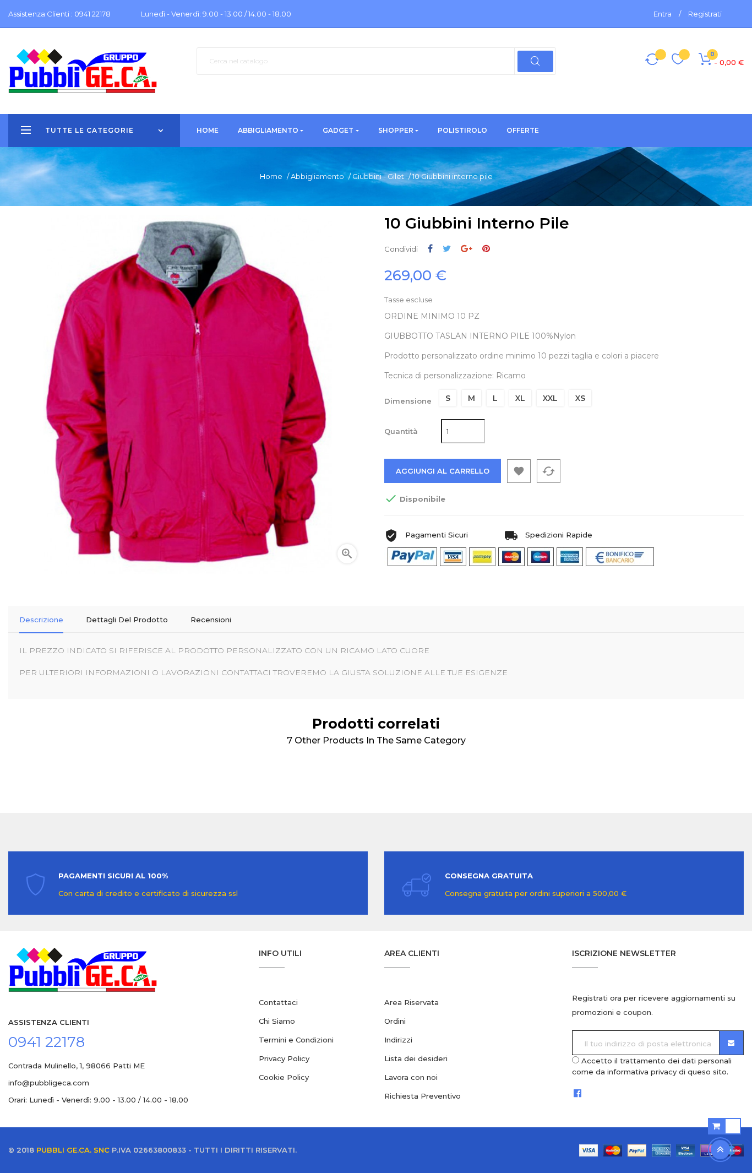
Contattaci (278, 1002)
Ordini (395, 1021)
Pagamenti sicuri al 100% (113, 875)
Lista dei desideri (416, 1058)
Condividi (430, 248)
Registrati (705, 13)
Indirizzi (398, 1039)
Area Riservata (411, 1002)
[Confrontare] (652, 61)
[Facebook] (577, 1092)
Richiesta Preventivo (422, 1095)
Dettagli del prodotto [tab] (127, 619)
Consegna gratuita (489, 875)
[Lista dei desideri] (678, 61)
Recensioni (210, 619)
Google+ (466, 248)
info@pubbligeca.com (48, 1082)
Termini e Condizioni (296, 1039)
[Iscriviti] (731, 1042)
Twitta (447, 248)
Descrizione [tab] (41, 619)
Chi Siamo (277, 1021)
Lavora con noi (411, 1077)
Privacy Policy (284, 1058)
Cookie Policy (284, 1077)
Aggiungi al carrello (442, 470)
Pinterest (486, 248)
